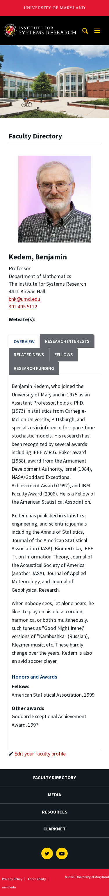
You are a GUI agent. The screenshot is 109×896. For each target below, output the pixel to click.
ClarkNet (54, 829)
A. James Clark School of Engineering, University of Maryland (41, 21)
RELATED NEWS (29, 354)
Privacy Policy (12, 879)
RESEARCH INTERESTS (67, 341)
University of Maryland (54, 8)
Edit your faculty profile (40, 753)
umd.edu (9, 887)
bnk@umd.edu (24, 299)
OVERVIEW (24, 341)
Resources (54, 812)
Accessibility (37, 879)
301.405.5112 (23, 306)
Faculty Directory (54, 777)
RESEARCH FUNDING (34, 368)
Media (54, 794)
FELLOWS (63, 354)
